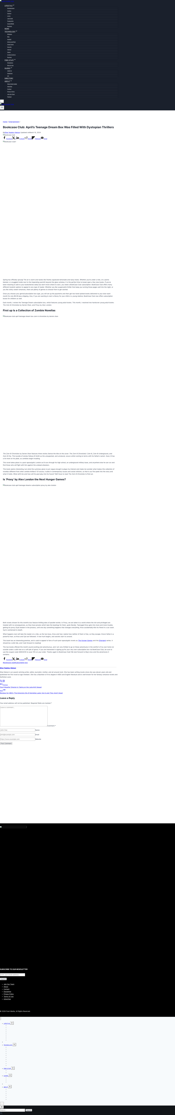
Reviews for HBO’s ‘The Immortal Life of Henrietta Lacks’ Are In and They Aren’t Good (31, 692)
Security (9, 47)
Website (38, 739)
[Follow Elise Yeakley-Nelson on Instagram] (4, 681)
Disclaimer (7, 992)
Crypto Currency (11, 54)
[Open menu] (2, 108)
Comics (9, 11)
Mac (8, 36)
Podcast (9, 96)
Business (9, 26)
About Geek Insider (12, 84)
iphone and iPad (11, 42)
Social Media (10, 23)
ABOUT (6, 1087)
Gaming (9, 13)
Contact (9, 89)
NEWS (7, 29)
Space (9, 52)
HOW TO (9, 71)
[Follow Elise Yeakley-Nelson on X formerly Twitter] (1, 681)
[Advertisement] (54, 767)
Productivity (10, 21)
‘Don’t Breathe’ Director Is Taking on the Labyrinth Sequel (21, 686)
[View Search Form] (2, 101)
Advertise (9, 86)
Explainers (9, 73)
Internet (9, 49)
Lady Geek (10, 18)
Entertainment (10, 8)
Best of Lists (10, 65)
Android (9, 39)
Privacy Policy (11, 91)
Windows (9, 34)
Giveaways (10, 62)
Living (8, 16)
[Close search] (2, 1107)
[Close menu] (0, 1018)
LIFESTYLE (7, 1023)
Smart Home (10, 44)
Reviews (9, 57)
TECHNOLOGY (8, 1045)
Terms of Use (8, 996)
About (6, 987)
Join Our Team (11, 94)
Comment (51, 726)
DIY (8, 76)
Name (37, 730)
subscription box (21, 663)
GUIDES (6, 1076)
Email (37, 735)
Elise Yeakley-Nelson (12, 132)
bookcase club (9, 663)
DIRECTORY (9, 78)
